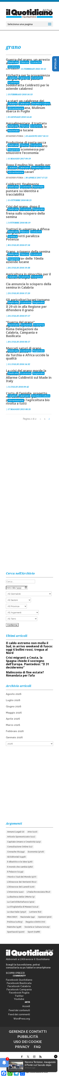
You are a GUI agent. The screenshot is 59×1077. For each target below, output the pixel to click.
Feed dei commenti (19, 1014)
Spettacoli (15, 932)
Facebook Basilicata (19, 983)
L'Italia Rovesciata (38, 892)
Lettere (35, 912)
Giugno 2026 (13, 706)
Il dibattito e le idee (19, 862)
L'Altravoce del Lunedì (20, 887)
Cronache (36, 62)
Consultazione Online (19, 847)
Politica (14, 922)
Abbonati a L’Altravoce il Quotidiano (28, 959)
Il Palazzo (15, 872)
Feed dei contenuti (19, 1010)
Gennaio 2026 (14, 737)
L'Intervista (15, 892)
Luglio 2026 (13, 700)
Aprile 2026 (13, 718)
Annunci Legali (15, 832)
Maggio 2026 (14, 712)
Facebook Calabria (19, 986)
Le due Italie (16, 912)
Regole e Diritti (35, 922)
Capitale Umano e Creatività (24, 842)
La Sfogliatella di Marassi (22, 907)
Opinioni (44, 917)
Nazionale (13, 130)
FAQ (37, 1047)
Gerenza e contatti (28, 1031)
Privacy (22, 1047)
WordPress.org (21, 1018)
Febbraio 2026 (15, 731)
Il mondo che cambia (20, 867)
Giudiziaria (13, 67)
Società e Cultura (41, 103)
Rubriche (14, 927)
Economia (37, 78)
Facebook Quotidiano (19, 979)
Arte (32, 832)
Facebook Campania (19, 989)
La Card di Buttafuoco (20, 902)
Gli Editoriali (16, 857)
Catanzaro (24, 78)
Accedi (26, 1006)
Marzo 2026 (13, 725)
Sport (34, 932)
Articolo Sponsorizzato (21, 837)
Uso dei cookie (28, 1042)
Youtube (19, 999)
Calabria (12, 78)
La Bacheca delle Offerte (21, 897)
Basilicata (13, 62)
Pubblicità (27, 1037)
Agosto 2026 (13, 694)
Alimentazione (15, 108)
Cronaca (12, 236)
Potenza (24, 62)
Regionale (13, 150)
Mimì (12, 917)
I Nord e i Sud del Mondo (21, 877)
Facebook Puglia (19, 992)
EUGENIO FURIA (14, 135)
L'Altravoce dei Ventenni (21, 882)
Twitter (19, 995)
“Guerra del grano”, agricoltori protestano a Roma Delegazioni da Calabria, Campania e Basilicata (24, 329)
